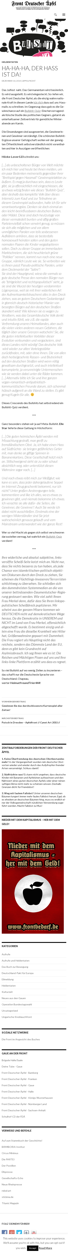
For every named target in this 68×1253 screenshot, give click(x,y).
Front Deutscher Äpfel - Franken (19, 1079)
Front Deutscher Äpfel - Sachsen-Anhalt (24, 1110)
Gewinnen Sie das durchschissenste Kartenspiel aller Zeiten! (32, 705)
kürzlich (38, 102)
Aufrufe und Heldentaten (15, 960)
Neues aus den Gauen (14, 998)
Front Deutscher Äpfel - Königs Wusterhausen (27, 1097)
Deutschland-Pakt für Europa (17, 973)
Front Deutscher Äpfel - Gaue (18, 1085)
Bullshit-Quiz (32, 110)
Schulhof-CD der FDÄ (13, 1116)
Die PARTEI (8, 1159)
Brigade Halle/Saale (12, 1060)
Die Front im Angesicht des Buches (21, 1039)
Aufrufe (6, 954)
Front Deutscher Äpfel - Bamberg (20, 1072)
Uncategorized (10, 1010)
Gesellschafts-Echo (12, 1178)
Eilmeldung (8, 979)
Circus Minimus (10, 1153)
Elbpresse (7, 1171)
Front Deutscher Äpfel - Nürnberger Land (24, 1104)
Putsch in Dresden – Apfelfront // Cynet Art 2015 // (31, 720)
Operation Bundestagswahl (17, 1004)
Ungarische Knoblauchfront (17, 1016)
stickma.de (7, 1196)
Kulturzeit (7, 991)
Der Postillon (9, 1165)
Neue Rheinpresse (12, 1184)
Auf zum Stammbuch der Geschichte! (22, 1140)
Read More (45, 1248)
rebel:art (6, 1190)
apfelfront (29, 80)
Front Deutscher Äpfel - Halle (18, 1091)
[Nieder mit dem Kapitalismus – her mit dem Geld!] (33, 881)
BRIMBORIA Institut (13, 1146)
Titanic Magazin (10, 1203)
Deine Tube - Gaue (12, 1066)
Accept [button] (32, 1248)
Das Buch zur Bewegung (15, 966)
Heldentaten (10, 62)
